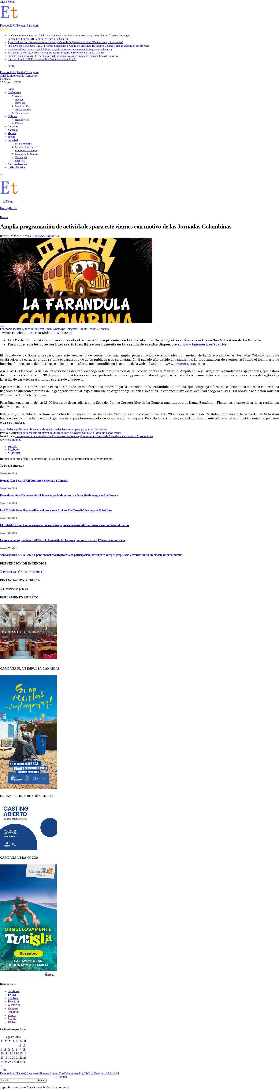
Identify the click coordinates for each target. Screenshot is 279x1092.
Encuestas (20, 160)
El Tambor (60, 1076)
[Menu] (1, 174)
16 (24, 1053)
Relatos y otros (23, 119)
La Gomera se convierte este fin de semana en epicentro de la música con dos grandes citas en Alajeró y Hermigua (69, 35)
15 (21, 1053)
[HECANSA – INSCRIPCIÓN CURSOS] (28, 849)
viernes (102, 429)
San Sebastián (22, 106)
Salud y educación (24, 147)
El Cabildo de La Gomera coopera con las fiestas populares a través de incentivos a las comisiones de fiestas (64, 525)
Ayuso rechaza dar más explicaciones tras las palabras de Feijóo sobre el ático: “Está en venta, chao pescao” (65, 42)
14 (17, 1053)
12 (9, 1053)
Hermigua (20, 102)
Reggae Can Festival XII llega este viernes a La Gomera (38, 39)
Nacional (13, 129)
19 (9, 1057)
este (48, 429)
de (43, 429)
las (63, 429)
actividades (6, 429)
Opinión (12, 116)
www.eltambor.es (48, 235)
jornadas (56, 429)
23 (24, 1057)
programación (89, 429)
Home (11, 65)
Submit (41, 1080)
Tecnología (21, 157)
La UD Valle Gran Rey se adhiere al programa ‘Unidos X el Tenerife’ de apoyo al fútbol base (56, 510)
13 (13, 1053)
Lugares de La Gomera (26, 153)
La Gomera (14, 92)
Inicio (11, 88)
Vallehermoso (22, 112)
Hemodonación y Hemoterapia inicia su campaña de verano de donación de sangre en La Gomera (60, 49)
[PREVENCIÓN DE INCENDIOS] (22, 572)
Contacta (5, 79)
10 (2, 1053)
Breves (11, 136)
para (77, 429)
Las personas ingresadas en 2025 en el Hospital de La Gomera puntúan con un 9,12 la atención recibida (62, 540)
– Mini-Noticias (16, 167)
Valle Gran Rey (23, 109)
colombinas (29, 429)
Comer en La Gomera (26, 150)
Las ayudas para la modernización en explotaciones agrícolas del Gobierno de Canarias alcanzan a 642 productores (84, 436)
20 (13, 1057)
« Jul (3, 1070)
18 (5, 1057)
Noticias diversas (17, 164)
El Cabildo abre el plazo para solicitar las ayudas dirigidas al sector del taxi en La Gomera (56, 52)
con (39, 429)
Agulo (18, 95)
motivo (70, 429)
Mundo (12, 133)
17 (2, 1057)
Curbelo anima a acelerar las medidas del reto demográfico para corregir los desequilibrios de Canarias (63, 56)
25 (5, 1061)
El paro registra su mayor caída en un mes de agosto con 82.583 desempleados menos (70, 432)
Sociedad (13, 140)
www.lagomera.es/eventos (185, 364)
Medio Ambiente (23, 143)
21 (17, 1057)
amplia (18, 429)
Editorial (19, 123)
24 (2, 1061)
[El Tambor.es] (19, 75)
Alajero (19, 99)
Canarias (13, 126)
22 (21, 1057)
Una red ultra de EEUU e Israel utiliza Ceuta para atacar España (42, 59)
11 (5, 1053)
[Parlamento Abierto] (28, 660)
